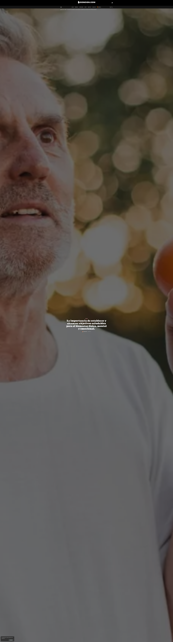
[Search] (112, 7)
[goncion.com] (86, 3)
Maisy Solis (85, 331)
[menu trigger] (61, 7)
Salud (86, 318)
